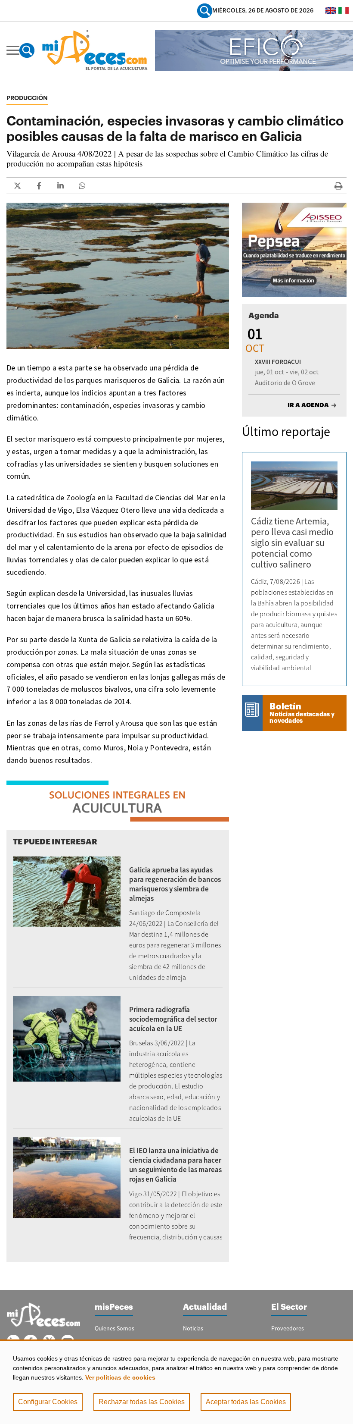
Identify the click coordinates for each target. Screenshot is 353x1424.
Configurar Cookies (47, 1401)
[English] (330, 10)
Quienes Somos (114, 1328)
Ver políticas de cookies (120, 1377)
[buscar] (204, 10)
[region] (176, 1381)
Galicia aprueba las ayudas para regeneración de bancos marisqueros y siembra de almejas (175, 884)
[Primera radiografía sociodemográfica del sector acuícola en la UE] (67, 1038)
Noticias (193, 1328)
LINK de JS (17, 185)
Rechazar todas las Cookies (142, 1401)
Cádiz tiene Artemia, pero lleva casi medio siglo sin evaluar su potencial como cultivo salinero (292, 542)
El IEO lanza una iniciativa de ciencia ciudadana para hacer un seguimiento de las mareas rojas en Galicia (175, 1165)
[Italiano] (343, 10)
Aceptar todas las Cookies (246, 1401)
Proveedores (287, 1328)
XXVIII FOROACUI (278, 362)
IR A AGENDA (308, 405)
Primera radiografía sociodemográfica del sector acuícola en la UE (173, 1019)
